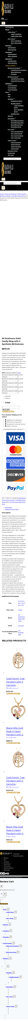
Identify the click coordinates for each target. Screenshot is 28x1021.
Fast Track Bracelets (17, 131)
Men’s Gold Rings (16, 41)
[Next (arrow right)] (2, 899)
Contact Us (6, 862)
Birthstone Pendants (12, 946)
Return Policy (7, 863)
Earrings (5, 924)
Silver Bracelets (12, 63)
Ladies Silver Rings (16, 36)
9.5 (23, 605)
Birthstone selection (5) (12, 391)
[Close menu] (0, 901)
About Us (6, 858)
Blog (5, 859)
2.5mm (20, 610)
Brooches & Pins (13, 151)
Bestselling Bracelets (17, 122)
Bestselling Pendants (17, 120)
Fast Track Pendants (17, 136)
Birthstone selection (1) (12, 375)
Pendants (6, 931)
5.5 (22, 601)
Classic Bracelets (16, 142)
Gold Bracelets (12, 61)
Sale (9, 96)
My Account (4, 904)
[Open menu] (3, 188)
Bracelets (6, 937)
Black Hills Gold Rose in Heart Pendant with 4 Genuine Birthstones (14, 833)
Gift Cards (11, 155)
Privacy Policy (7, 866)
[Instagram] (3, 874)
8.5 (19, 605)
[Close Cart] (1, 886)
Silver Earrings (12, 49)
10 (19, 601)
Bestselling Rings (16, 127)
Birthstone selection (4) (12, 387)
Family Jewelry (10, 500)
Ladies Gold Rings (16, 34)
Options (7, 398)
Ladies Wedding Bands (19, 106)
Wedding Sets (15, 114)
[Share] (3, 897)
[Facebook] (1, 874)
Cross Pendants (12, 90)
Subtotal (7, 396)
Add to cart (5, 409)
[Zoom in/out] (0, 897)
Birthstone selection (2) (12, 379)
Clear (19, 373)
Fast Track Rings (16, 138)
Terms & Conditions (8, 868)
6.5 (19, 603)
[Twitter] (6, 874)
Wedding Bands (14, 977)
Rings (4, 909)
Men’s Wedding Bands (18, 111)
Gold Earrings (12, 47)
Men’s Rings (9, 918)
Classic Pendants (16, 146)
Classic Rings (15, 149)
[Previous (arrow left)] (0, 899)
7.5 (22, 603)
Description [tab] (8, 507)
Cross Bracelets (12, 85)
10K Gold (21, 625)
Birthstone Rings (11, 952)
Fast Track (9, 996)
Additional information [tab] (12, 509)
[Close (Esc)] (5, 897)
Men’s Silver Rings (16, 43)
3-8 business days (20, 632)
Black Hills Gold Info (18, 855)
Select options (12, 693)
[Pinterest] (8, 874)
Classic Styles (10, 1006)
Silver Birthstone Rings (17, 81)
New (9, 94)
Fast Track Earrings (16, 133)
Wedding (9, 972)
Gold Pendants (12, 54)
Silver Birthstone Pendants (16, 73)
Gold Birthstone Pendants (18, 70)
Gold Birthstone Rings (17, 79)
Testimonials (7, 870)
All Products (9, 27)
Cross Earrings (12, 87)
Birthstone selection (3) (12, 383)
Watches (10, 116)
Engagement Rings (16, 101)
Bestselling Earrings (17, 125)
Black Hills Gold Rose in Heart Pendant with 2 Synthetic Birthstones (14, 735)
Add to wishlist (8, 411)
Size (3, 373)
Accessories (11, 153)
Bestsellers (9, 987)
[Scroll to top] (1, 894)
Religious (6, 958)
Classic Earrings (15, 144)
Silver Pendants (12, 56)
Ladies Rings (10, 912)
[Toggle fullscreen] (2, 897)
